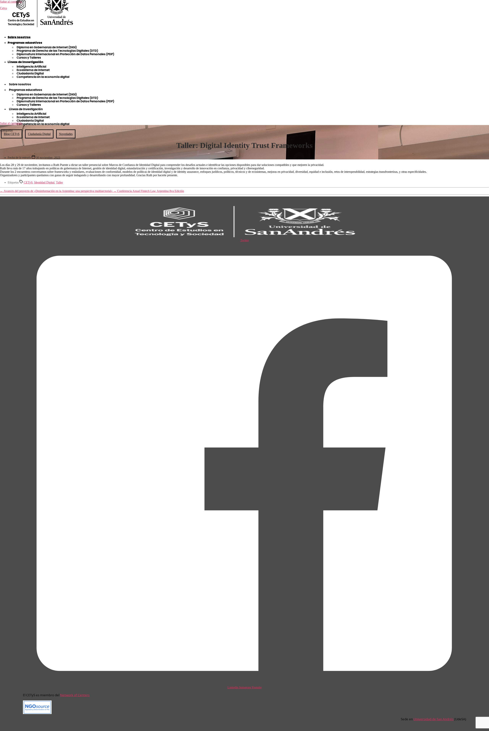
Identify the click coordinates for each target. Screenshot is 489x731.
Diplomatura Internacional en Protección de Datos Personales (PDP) (65, 54)
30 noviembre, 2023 (48, 157)
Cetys (3, 8)
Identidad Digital (44, 182)
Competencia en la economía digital (43, 77)
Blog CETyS (11, 134)
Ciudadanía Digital (39, 134)
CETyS (28, 182)
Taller (59, 182)
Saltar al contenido (11, 123)
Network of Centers (75, 695)
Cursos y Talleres (29, 57)
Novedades (66, 134)
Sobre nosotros (19, 37)
